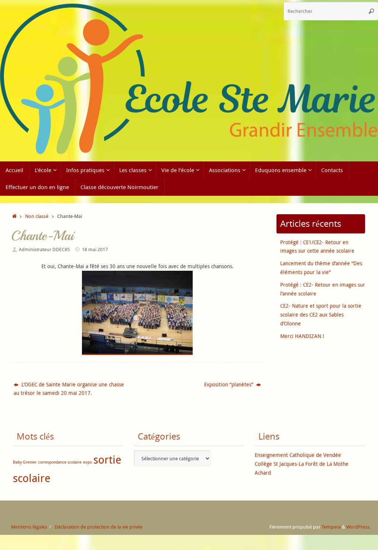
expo (87, 462)
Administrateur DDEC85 (44, 249)
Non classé (36, 216)
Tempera (331, 527)
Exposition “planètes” (229, 384)
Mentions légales (29, 527)
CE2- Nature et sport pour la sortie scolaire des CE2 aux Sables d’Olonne (320, 314)
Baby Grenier (25, 462)
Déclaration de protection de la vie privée (98, 527)
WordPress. (358, 527)
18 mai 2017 (95, 249)
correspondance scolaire (60, 462)
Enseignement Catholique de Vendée (298, 454)
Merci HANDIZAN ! (302, 335)
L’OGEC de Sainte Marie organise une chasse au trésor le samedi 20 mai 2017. (69, 389)
